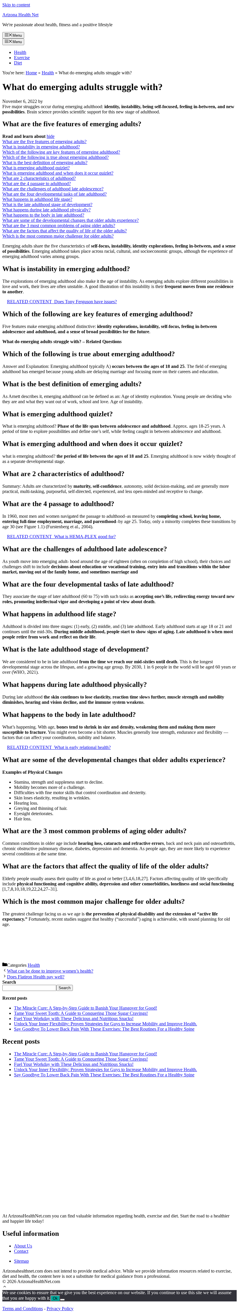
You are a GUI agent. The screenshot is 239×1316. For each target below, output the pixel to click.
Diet (18, 62)
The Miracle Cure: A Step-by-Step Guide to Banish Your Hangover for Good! (85, 1008)
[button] (4, 1287)
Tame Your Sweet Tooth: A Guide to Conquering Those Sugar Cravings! (81, 1013)
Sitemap (21, 1261)
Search (65, 988)
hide (51, 136)
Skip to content (16, 4)
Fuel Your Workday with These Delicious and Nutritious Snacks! (73, 1018)
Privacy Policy (60, 1308)
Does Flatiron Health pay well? (35, 976)
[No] (62, 1300)
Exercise (22, 57)
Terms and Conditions (22, 1308)
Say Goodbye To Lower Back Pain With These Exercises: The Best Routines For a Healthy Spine (104, 1029)
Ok (55, 1298)
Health (20, 52)
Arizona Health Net (20, 14)
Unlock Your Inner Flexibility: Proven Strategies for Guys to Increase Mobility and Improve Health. (105, 1023)
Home (31, 72)
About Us (23, 1245)
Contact (21, 1251)
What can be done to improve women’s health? (50, 970)
